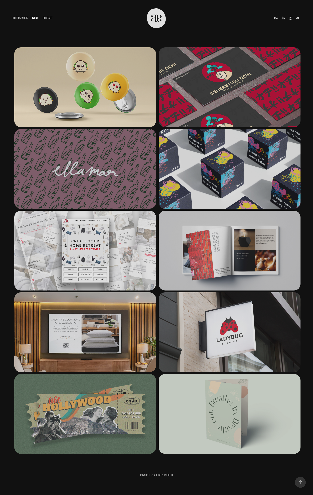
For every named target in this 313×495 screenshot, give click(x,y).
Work (35, 18)
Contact (48, 18)
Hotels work (20, 18)
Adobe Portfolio (163, 475)
